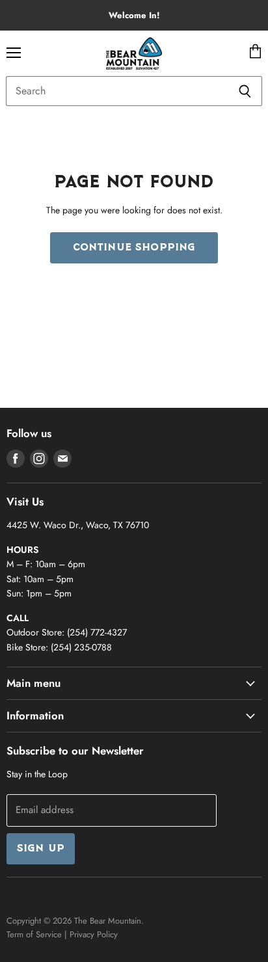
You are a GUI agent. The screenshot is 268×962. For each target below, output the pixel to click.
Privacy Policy (94, 934)
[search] (117, 91)
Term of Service (34, 934)
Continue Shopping (134, 248)
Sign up (40, 849)
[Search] (245, 91)
